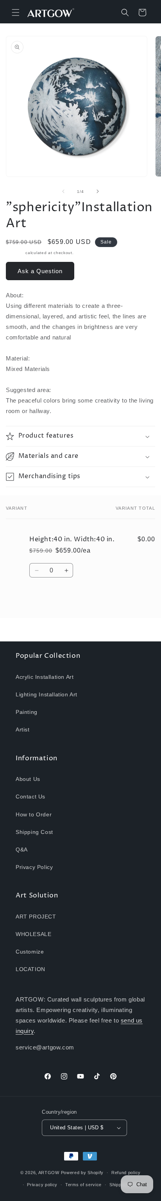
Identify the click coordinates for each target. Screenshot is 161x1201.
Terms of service (83, 1184)
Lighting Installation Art (46, 694)
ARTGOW (49, 1172)
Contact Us (30, 796)
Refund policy (126, 1172)
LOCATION (30, 969)
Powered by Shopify (82, 1172)
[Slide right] (97, 191)
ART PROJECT (36, 916)
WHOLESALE (33, 934)
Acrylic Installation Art (44, 677)
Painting (27, 712)
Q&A (22, 849)
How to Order (34, 814)
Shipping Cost (34, 832)
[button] (15, 12)
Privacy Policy (34, 867)
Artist (23, 729)
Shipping (15, 253)
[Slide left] (63, 191)
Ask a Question (40, 271)
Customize (30, 951)
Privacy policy (42, 1184)
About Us (28, 779)
